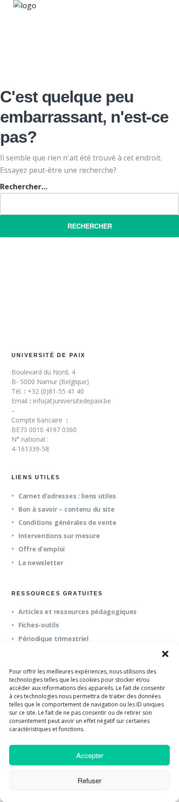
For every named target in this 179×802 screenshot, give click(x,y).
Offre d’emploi (41, 549)
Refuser (89, 780)
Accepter (89, 755)
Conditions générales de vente (67, 522)
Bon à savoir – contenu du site (66, 509)
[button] (165, 653)
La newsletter (40, 562)
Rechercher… (23, 187)
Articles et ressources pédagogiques (77, 611)
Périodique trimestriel (53, 638)
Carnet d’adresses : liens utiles (67, 496)
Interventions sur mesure (59, 535)
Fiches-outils (38, 624)
